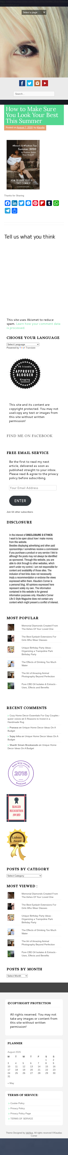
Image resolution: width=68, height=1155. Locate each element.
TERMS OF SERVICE (21, 1118)
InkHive (29, 1133)
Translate (30, 347)
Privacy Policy (17, 1108)
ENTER (20, 500)
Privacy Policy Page (20, 1113)
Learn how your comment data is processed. (33, 325)
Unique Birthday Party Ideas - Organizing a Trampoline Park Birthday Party (37, 651)
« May (11, 1083)
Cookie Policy (17, 1103)
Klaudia (41, 127)
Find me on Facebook (30, 435)
